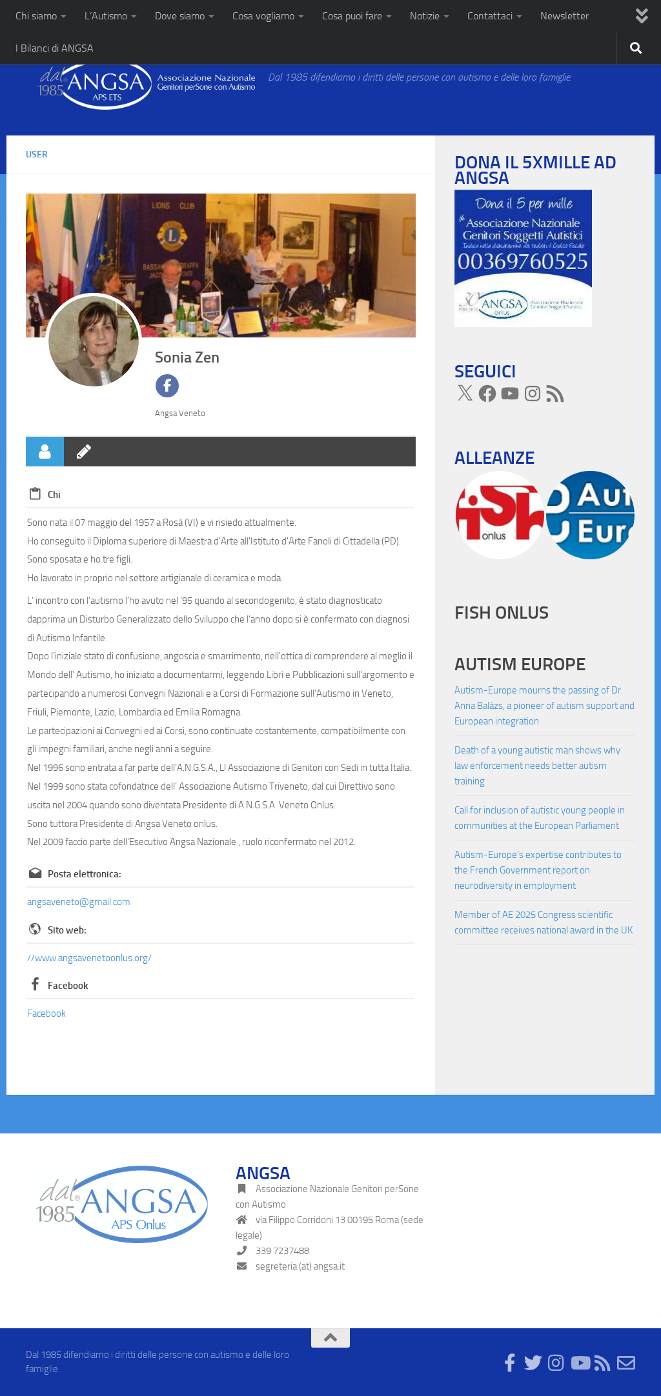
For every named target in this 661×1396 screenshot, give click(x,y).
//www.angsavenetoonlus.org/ (89, 958)
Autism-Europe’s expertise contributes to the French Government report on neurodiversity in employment (538, 870)
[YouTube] (510, 393)
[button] (499, 515)
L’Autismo (106, 16)
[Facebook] (487, 393)
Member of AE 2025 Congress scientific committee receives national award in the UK (543, 922)
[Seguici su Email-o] (626, 1363)
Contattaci (490, 16)
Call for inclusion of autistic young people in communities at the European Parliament (539, 818)
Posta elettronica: (84, 874)
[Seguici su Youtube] (580, 1363)
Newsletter (564, 16)
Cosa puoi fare (352, 16)
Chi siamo (36, 16)
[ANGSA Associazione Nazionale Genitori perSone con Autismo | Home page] (140, 84)
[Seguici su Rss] (603, 1363)
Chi (54, 495)
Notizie (425, 16)
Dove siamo (180, 16)
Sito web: (67, 930)
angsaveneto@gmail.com (78, 902)
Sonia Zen (187, 357)
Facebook (68, 986)
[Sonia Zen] (93, 341)
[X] (464, 393)
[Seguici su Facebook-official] (510, 1363)
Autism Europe (519, 664)
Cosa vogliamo (263, 16)
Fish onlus (501, 612)
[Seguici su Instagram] (556, 1363)
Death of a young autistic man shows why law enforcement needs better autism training (537, 765)
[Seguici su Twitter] (533, 1363)
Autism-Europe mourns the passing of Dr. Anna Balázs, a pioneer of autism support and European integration (544, 705)
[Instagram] (532, 393)
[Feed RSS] (555, 393)
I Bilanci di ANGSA (54, 48)
